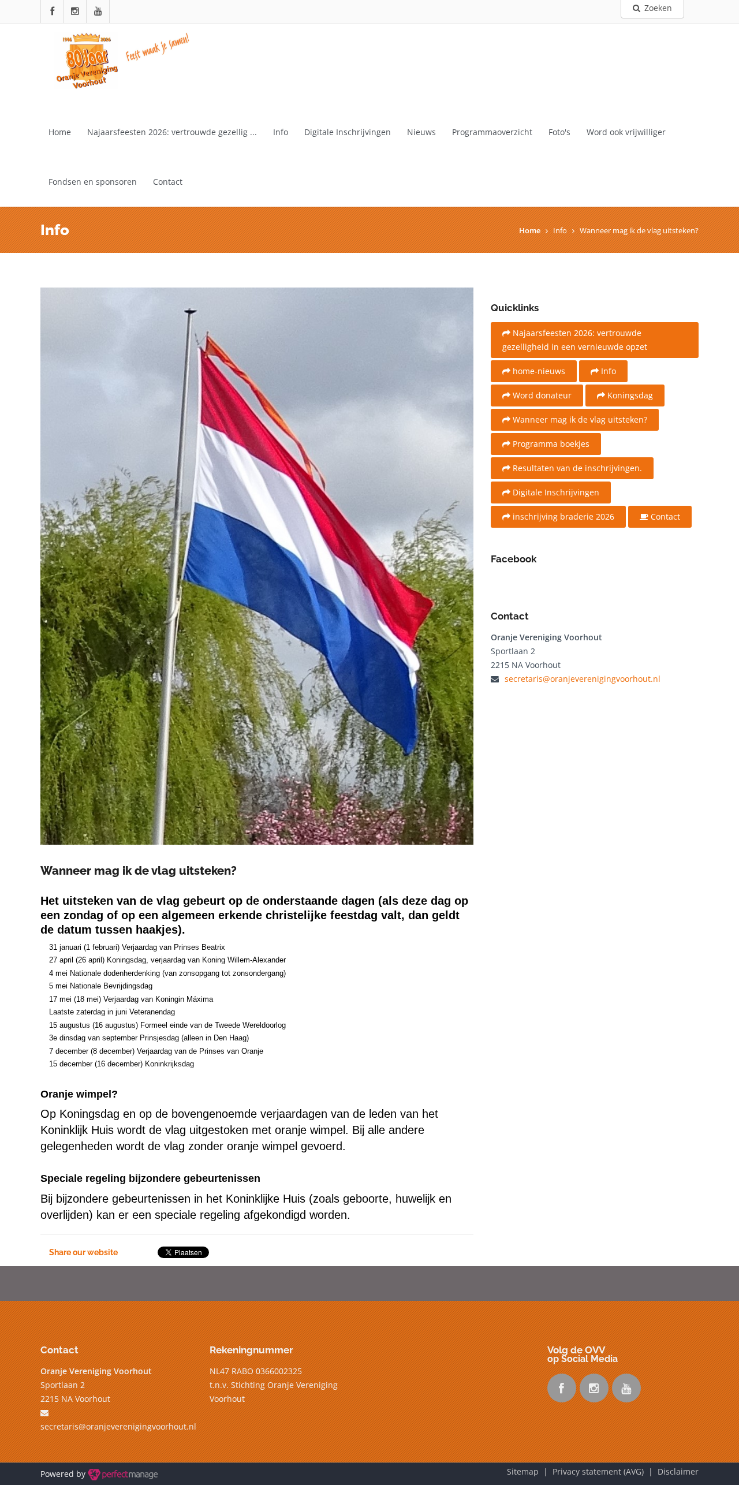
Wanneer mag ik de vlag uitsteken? (578, 419)
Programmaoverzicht (492, 131)
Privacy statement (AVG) (598, 1471)
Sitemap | (530, 1471)
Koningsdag (629, 395)
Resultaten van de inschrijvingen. (576, 467)
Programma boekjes (549, 443)
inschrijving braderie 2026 (562, 516)
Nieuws (421, 131)
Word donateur (541, 395)
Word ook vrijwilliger (626, 131)
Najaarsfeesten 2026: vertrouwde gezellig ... (172, 131)
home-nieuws (537, 370)
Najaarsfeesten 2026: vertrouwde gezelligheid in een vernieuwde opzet (574, 339)
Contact (167, 181)
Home (59, 131)
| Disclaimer (671, 1471)
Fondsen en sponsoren (92, 181)
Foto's (559, 131)
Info (280, 131)
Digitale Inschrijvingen (347, 131)
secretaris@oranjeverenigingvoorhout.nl (582, 678)
